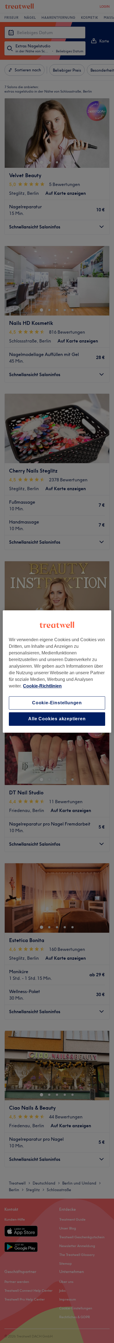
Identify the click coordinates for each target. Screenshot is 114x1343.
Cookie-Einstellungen (57, 702)
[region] (57, 671)
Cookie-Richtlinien (42, 686)
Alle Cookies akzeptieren (57, 719)
